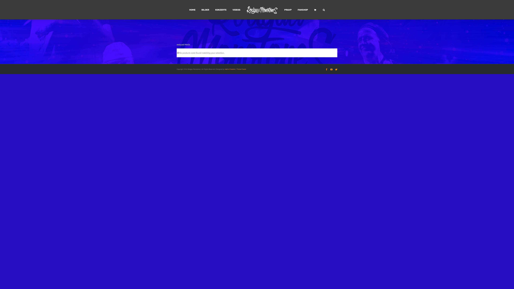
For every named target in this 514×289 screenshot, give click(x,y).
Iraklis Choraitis (230, 69)
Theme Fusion (241, 69)
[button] (311, 9)
